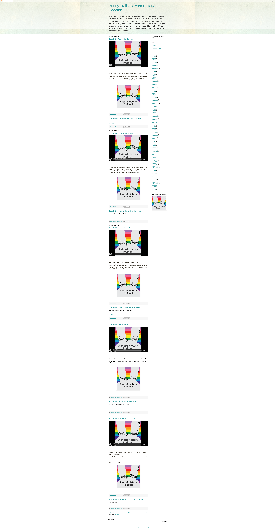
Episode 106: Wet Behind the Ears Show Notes (125, 118)
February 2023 (155, 113)
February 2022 (155, 131)
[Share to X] (127, 114)
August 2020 (154, 154)
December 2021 (155, 134)
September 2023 (155, 103)
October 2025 (154, 67)
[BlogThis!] (125, 114)
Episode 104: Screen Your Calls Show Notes (124, 307)
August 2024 (154, 87)
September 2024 (155, 85)
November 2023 (155, 100)
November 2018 (155, 180)
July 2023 (154, 106)
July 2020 (154, 156)
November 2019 (155, 164)
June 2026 (154, 55)
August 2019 (154, 169)
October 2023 (154, 102)
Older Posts (145, 512)
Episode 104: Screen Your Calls (120, 228)
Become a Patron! (155, 39)
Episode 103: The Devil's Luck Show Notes (124, 401)
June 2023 (154, 107)
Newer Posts (111, 512)
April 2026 (154, 58)
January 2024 (154, 97)
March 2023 (154, 112)
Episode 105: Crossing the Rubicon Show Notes (125, 211)
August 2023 (154, 104)
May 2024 (154, 91)
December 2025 (155, 64)
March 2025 (154, 77)
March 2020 (154, 158)
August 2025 (154, 69)
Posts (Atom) (116, 514)
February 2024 (155, 96)
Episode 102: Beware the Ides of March (122, 418)
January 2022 (154, 132)
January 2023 (154, 115)
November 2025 (155, 65)
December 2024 (155, 81)
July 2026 (154, 53)
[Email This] (124, 114)
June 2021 (154, 142)
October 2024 (154, 84)
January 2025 (154, 80)
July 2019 (154, 170)
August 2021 (154, 140)
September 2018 (155, 183)
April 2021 (154, 145)
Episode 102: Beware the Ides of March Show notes (127, 499)
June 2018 (154, 188)
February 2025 (155, 78)
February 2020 (155, 160)
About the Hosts (156, 47)
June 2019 (154, 172)
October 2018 (154, 182)
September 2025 (155, 68)
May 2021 (154, 144)
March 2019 (154, 176)
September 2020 (155, 153)
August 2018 (154, 185)
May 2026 (154, 56)
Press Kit (154, 45)
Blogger (147, 527)
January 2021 (154, 150)
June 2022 (154, 125)
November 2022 (155, 118)
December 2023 (155, 99)
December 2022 (155, 116)
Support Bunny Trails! (157, 48)
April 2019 (154, 175)
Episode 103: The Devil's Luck (119, 324)
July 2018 (154, 186)
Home (128, 512)
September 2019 (155, 167)
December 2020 (155, 151)
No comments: (119, 114)
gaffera (139, 527)
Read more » (111, 123)
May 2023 (154, 109)
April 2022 (154, 128)
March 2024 (154, 94)
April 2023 (154, 110)
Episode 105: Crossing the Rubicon (121, 133)
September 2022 (155, 120)
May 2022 (154, 126)
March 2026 (154, 59)
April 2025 (154, 75)
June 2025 (154, 72)
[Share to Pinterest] (129, 114)
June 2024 (154, 90)
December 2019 (155, 163)
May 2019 (154, 173)
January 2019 (154, 179)
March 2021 (154, 147)
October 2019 (154, 166)
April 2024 (154, 93)
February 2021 (155, 148)
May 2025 (154, 74)
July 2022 (154, 123)
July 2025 (154, 71)
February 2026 (155, 61)
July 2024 (154, 88)
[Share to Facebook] (128, 114)
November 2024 (155, 83)
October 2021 (154, 137)
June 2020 (154, 157)
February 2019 (155, 177)
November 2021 (155, 135)
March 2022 (154, 129)
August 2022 (154, 122)
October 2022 (154, 119)
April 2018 (154, 191)
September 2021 (155, 138)
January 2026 (154, 62)
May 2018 (154, 189)
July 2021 (154, 141)
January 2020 (154, 161)
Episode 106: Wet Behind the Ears (121, 39)
